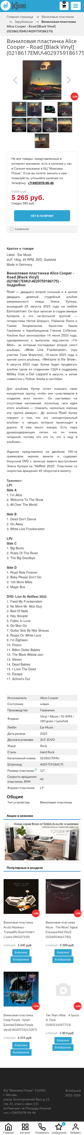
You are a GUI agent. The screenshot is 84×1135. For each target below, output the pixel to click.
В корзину (21, 952)
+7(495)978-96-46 (41, 183)
